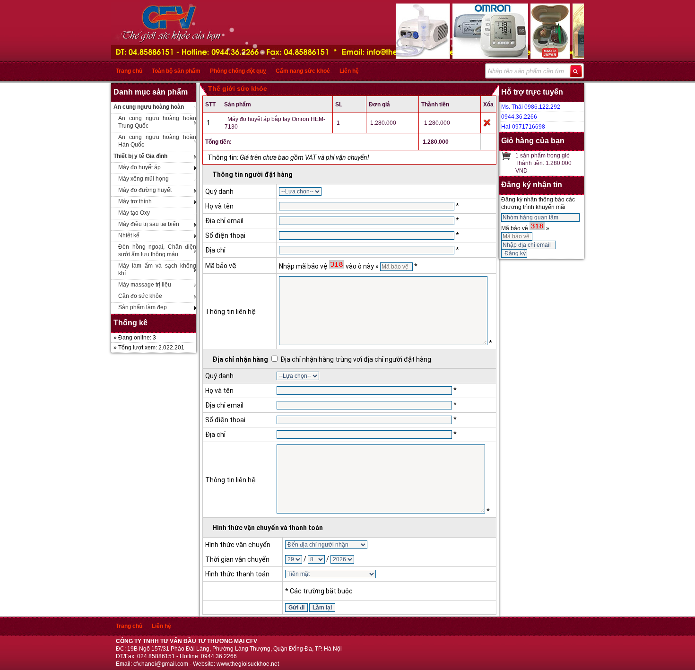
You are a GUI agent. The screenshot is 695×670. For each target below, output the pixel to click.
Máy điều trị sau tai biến (148, 224)
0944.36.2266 (519, 116)
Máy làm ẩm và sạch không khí (157, 269)
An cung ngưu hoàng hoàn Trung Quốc (157, 122)
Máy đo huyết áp (139, 167)
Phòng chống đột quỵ (238, 71)
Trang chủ (129, 71)
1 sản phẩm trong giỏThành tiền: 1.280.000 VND (543, 163)
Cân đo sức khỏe (140, 296)
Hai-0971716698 (523, 126)
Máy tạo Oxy (134, 212)
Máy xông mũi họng (143, 178)
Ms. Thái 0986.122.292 (530, 107)
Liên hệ (349, 71)
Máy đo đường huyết (145, 190)
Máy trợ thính (135, 201)
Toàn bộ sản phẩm (176, 71)
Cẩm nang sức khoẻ (303, 71)
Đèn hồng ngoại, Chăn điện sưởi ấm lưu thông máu (157, 251)
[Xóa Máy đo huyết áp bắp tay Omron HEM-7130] (487, 122)
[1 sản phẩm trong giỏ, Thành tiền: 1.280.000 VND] (506, 155)
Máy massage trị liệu (144, 284)
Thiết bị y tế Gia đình (140, 156)
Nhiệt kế (128, 235)
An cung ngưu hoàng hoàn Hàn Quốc (157, 141)
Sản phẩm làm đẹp (142, 307)
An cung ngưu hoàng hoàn (148, 107)
